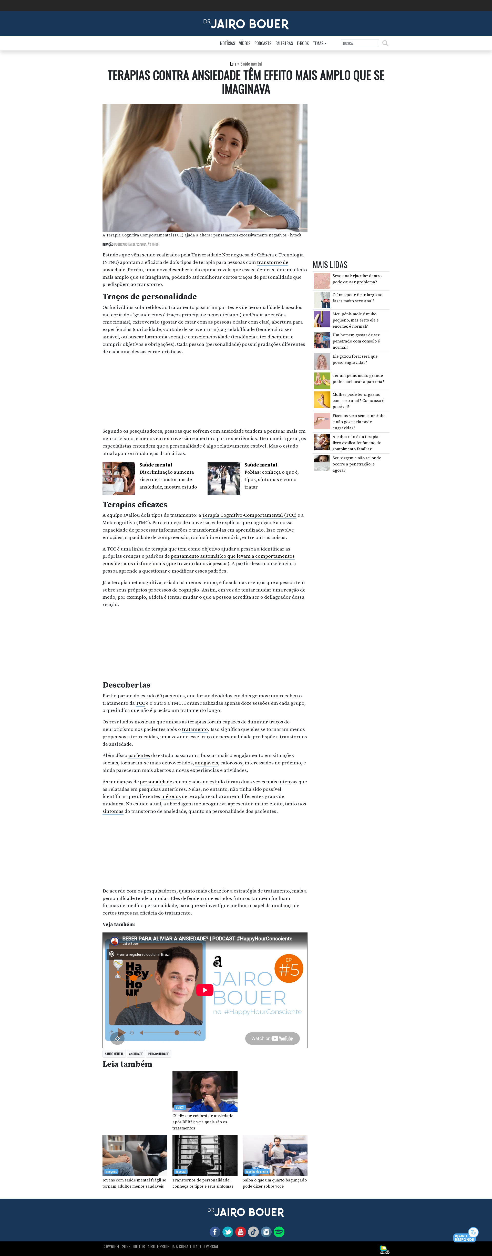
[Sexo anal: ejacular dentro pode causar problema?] (322, 280)
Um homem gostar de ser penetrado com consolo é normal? (356, 341)
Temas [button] (318, 43)
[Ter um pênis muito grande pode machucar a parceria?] (322, 380)
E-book (303, 43)
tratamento (195, 729)
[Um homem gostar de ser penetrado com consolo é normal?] (322, 339)
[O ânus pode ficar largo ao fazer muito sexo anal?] (322, 299)
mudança (282, 905)
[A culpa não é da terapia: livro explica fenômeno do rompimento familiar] (322, 441)
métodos (171, 796)
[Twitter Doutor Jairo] (226, 1231)
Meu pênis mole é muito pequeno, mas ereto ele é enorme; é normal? (355, 320)
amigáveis (206, 763)
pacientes (139, 755)
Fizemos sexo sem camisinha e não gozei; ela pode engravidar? (359, 422)
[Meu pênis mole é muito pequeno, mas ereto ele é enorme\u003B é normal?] (322, 318)
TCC (140, 703)
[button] (466, 1235)
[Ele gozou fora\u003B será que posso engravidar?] (322, 361)
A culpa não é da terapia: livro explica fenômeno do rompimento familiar (357, 443)
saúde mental (114, 1054)
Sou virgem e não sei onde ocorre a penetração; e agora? (357, 464)
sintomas (113, 811)
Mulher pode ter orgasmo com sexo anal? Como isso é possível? (358, 400)
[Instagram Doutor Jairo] (265, 1231)
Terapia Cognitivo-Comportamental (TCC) (249, 515)
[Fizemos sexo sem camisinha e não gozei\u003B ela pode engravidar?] (322, 420)
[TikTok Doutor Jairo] (252, 1231)
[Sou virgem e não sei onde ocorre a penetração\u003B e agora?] (322, 462)
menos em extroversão (165, 438)
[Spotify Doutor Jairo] (278, 1231)
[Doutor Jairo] (246, 23)
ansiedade (136, 1054)
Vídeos (244, 43)
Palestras (284, 43)
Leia (233, 64)
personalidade (156, 782)
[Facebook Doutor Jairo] (214, 1231)
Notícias (227, 43)
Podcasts (262, 43)
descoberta (181, 270)
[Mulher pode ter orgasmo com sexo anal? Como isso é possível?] (322, 399)
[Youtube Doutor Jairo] (239, 1231)
